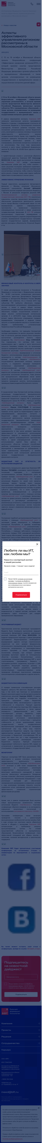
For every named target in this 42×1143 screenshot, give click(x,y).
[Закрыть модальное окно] (37, 544)
